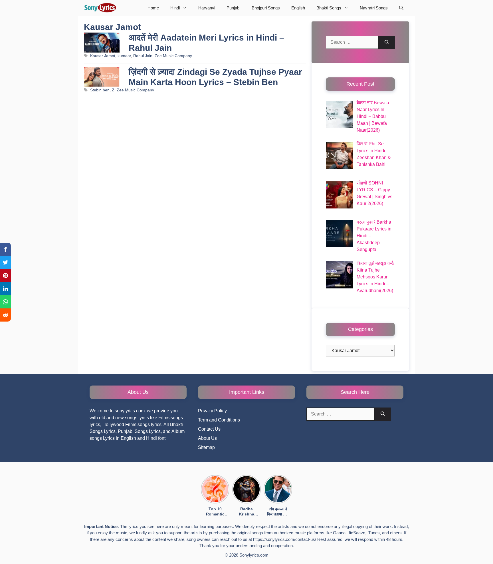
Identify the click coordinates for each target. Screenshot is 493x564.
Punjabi (233, 7)
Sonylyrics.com (253, 555)
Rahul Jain (142, 56)
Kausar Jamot (102, 56)
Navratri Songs (374, 7)
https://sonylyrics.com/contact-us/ (284, 539)
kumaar (124, 56)
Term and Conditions (219, 420)
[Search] (387, 42)
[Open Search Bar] (401, 8)
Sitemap (206, 447)
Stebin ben (100, 90)
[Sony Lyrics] (100, 8)
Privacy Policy (212, 410)
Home (153, 7)
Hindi (175, 7)
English (298, 7)
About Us (207, 438)
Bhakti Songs (328, 7)
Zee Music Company (173, 56)
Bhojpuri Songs (266, 7)
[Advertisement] (195, 170)
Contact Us (209, 429)
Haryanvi (206, 7)
